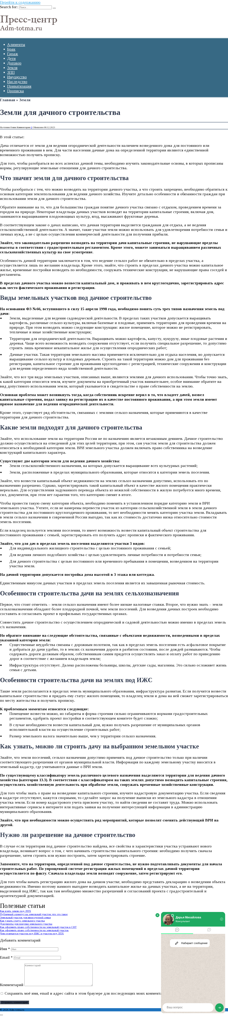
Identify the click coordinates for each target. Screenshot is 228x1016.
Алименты (16, 44)
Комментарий (11, 985)
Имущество (17, 77)
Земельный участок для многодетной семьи (25, 917)
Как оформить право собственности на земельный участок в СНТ (38, 927)
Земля (12, 67)
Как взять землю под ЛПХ (15, 910)
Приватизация (19, 86)
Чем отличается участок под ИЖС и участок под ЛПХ (32, 933)
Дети (11, 58)
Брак (11, 49)
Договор (14, 63)
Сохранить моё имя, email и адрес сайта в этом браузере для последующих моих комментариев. (88, 993)
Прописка (15, 91)
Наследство (17, 81)
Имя (5, 949)
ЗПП (11, 72)
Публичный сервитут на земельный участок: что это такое (34, 914)
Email (6, 957)
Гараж (12, 53)
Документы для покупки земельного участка (26, 923)
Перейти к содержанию (20, 2)
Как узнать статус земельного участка (22, 920)
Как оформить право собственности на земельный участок (34, 930)
